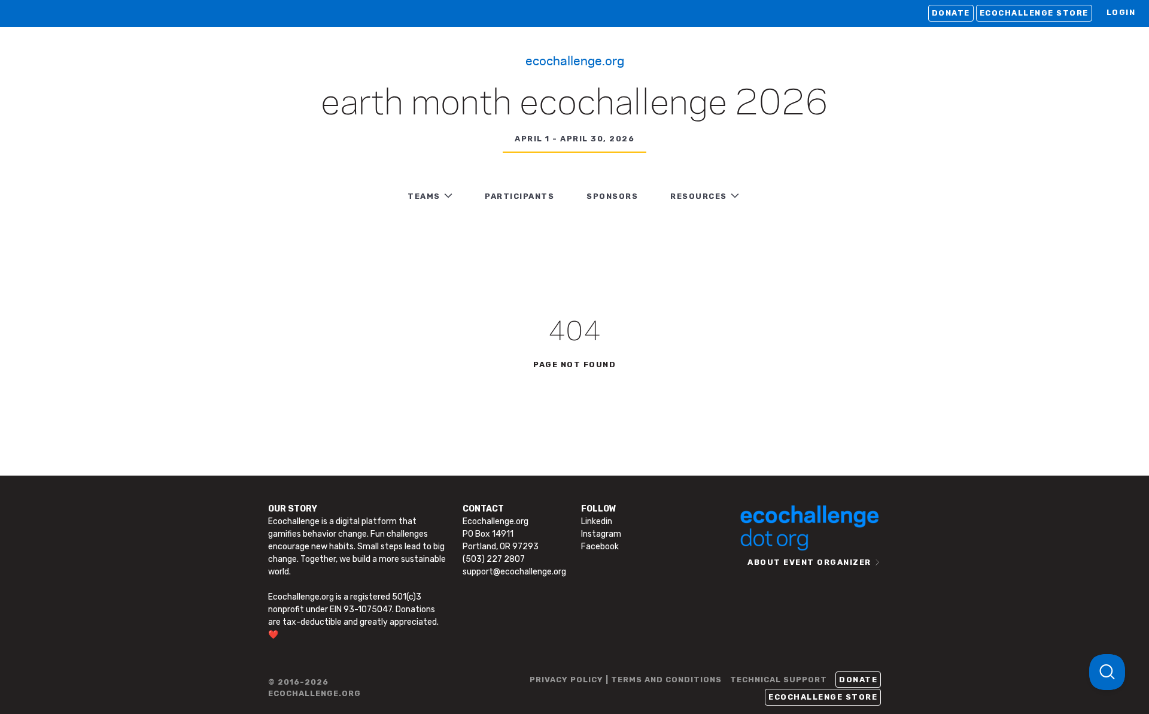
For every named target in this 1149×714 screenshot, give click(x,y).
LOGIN (1121, 12)
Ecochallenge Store (1034, 12)
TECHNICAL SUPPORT (778, 679)
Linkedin (596, 521)
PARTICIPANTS (519, 196)
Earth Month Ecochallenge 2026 (574, 104)
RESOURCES (698, 196)
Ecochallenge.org (574, 60)
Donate (951, 12)
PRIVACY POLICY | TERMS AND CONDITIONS (626, 679)
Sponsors (612, 196)
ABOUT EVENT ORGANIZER (809, 562)
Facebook (600, 546)
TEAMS (424, 196)
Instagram (601, 534)
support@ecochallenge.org (514, 572)
